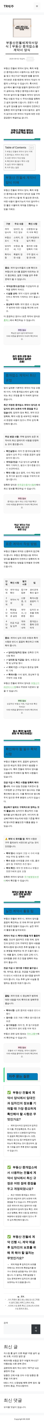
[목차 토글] (30, 148)
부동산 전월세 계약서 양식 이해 (19, 151)
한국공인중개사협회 (26, 485)
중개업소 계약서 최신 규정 (18, 155)
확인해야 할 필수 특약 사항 (18, 161)
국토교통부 (32, 1034)
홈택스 (7, 320)
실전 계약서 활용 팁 (15, 164)
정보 (22, 1296)
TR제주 (9, 6)
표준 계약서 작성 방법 (16, 158)
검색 (6, 1323)
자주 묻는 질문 (13, 167)
